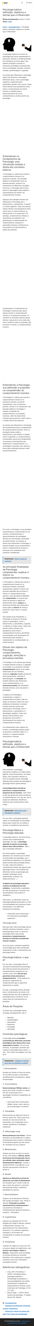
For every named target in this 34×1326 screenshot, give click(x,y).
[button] (22, 2)
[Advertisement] (17, 119)
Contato (10, 1323)
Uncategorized (14, 27)
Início (5, 27)
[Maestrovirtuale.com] (5, 2)
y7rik (10, 22)
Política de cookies (20, 1323)
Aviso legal (25, 1321)
